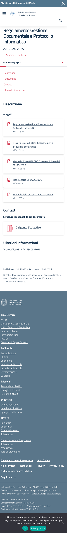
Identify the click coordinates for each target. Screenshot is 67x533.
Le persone (6, 360)
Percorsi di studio (9, 394)
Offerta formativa (10, 404)
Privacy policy (38, 528)
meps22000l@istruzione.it (43, 490)
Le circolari (6, 426)
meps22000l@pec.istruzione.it (46, 493)
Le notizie (6, 423)
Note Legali (26, 466)
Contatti (8, 84)
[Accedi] (63, 4)
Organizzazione (9, 372)
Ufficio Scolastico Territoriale (15, 327)
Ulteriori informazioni (14, 90)
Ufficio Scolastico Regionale (15, 323)
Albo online (7, 434)
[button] (33, 62)
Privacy (41, 466)
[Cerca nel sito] (60, 21)
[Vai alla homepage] (12, 13)
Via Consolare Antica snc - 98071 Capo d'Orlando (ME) (33, 487)
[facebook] (15, 477)
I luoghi (4, 357)
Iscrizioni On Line (9, 335)
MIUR (4, 320)
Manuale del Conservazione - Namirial (33, 194)
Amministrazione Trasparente (16, 440)
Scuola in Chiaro (9, 331)
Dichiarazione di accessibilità (16, 471)
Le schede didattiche (11, 408)
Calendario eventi (10, 430)
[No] (63, 523)
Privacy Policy (56, 466)
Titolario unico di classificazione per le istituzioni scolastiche (33, 144)
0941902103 (17, 490)
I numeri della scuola (11, 364)
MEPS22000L (29, 502)
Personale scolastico (11, 386)
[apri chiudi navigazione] (4, 14)
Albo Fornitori (8, 466)
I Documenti (10, 78)
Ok (25, 528)
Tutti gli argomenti (10, 451)
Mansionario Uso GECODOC (27, 180)
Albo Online (43, 460)
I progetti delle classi (11, 412)
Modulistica (7, 448)
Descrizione (9, 73)
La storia (5, 375)
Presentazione (8, 353)
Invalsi (4, 338)
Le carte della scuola (11, 368)
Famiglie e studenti (10, 390)
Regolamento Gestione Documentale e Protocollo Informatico (33, 126)
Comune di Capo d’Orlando (14, 342)
